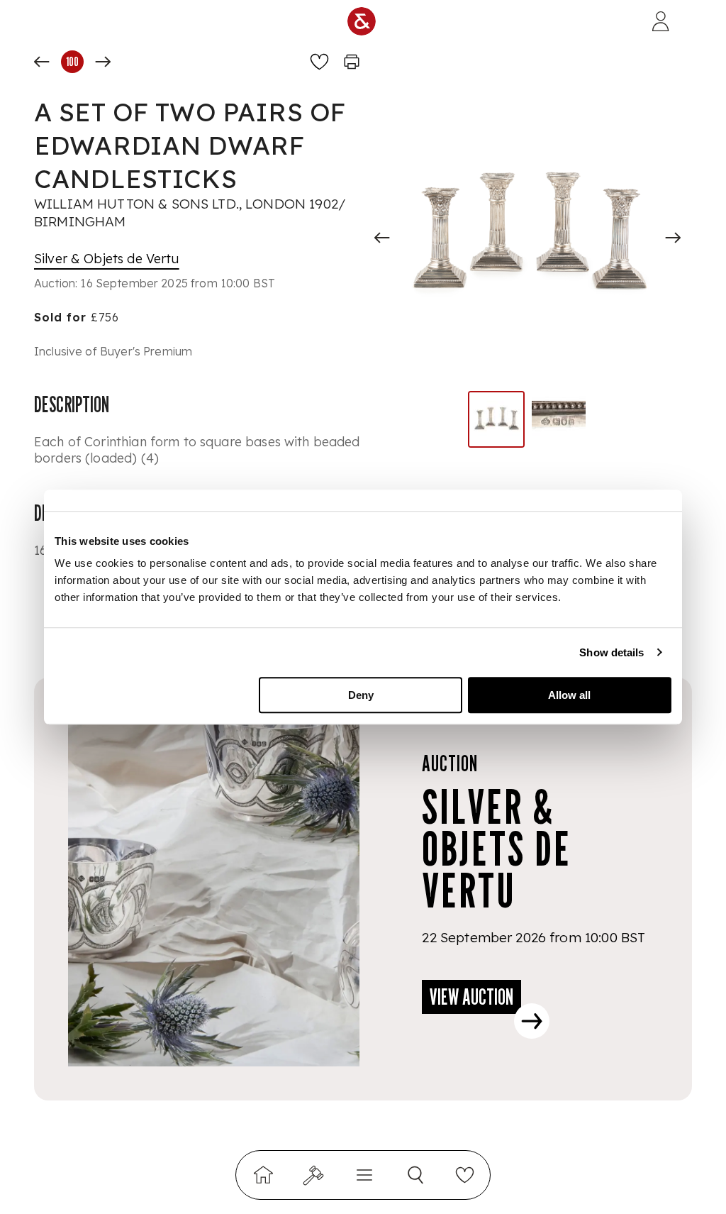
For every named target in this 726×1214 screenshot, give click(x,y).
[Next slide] (672, 237)
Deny (361, 695)
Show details (611, 652)
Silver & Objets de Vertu (106, 258)
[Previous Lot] (42, 61)
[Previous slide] (382, 237)
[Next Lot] (103, 61)
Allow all (569, 695)
